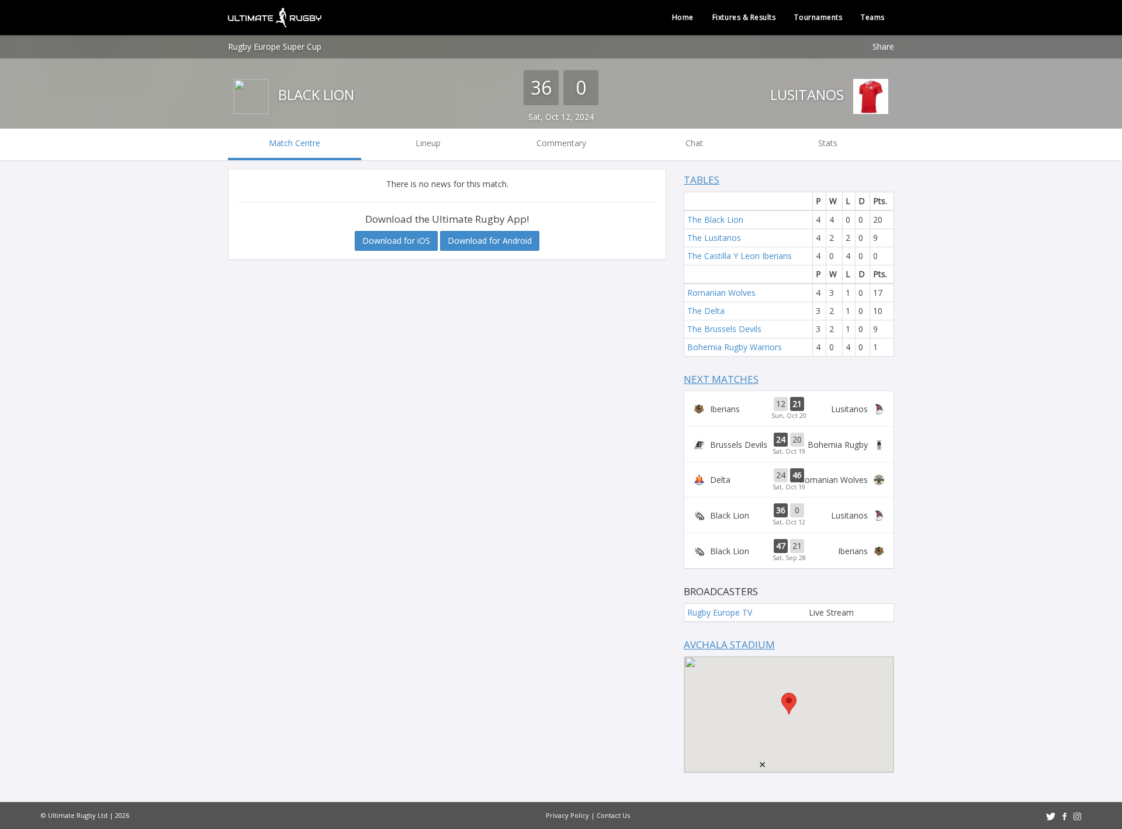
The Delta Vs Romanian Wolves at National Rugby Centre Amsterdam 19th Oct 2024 (789, 480)
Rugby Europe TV (719, 612)
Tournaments (818, 17)
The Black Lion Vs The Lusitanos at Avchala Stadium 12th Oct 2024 (789, 515)
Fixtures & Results (744, 17)
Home (683, 17)
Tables (701, 179)
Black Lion (314, 94)
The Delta (706, 310)
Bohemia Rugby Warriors (734, 347)
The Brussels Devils (724, 328)
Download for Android (490, 240)
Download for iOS (396, 240)
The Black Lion (715, 219)
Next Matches (721, 379)
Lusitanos (808, 94)
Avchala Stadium (729, 644)
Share (883, 46)
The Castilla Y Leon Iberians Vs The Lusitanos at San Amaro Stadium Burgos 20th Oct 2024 (789, 408)
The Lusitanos (714, 237)
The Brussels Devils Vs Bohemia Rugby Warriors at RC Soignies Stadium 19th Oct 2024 (789, 444)
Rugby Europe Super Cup (274, 46)
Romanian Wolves (721, 292)
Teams (873, 17)
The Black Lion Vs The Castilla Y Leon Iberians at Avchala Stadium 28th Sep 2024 (789, 550)
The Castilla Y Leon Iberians (739, 255)
